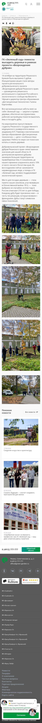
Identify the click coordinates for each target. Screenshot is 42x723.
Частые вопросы (10, 678)
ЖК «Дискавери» (7, 601)
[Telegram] (9, 23)
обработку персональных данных (16, 707)
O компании (8, 676)
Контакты (7, 681)
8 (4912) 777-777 (13, 4)
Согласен (21, 715)
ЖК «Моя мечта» (7, 615)
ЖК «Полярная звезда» (10, 620)
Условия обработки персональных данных (19, 720)
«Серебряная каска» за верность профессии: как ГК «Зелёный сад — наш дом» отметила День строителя (20, 537)
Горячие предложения (13, 684)
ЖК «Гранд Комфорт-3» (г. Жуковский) (14, 635)
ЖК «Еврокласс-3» (8, 659)
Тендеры (6, 673)
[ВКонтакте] (3, 23)
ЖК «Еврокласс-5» (8, 630)
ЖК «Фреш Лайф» (8, 664)
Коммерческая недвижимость (17, 692)
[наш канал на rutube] (21, 571)
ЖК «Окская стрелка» (9, 605)
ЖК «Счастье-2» (7, 649)
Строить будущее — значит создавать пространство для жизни (19, 494)
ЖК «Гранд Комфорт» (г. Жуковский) (14, 644)
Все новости (30, 412)
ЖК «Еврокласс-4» (8, 610)
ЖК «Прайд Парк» (8, 625)
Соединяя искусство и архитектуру (18, 451)
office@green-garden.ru (19, 564)
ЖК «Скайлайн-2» (8, 596)
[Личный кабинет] (31, 4)
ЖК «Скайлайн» (7, 591)
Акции (5, 687)
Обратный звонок (31, 549)
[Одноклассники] (6, 23)
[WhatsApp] (13, 23)
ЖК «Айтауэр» (6, 654)
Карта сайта (8, 695)
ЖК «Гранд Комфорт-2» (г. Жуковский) (14, 639)
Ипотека (6, 689)
